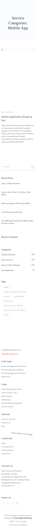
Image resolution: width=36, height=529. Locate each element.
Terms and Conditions (18, 525)
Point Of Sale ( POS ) (9, 393)
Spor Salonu (8, 301)
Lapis (3, 443)
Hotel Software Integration (11, 403)
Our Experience (7, 447)
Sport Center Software (18, 265)
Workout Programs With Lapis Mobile (15, 203)
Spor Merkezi (19, 296)
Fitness (6, 287)
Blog (3, 426)
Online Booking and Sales (11, 389)
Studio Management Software (13, 373)
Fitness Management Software (13, 366)
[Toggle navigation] (33, 4)
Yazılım (6, 315)
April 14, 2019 (7, 112)
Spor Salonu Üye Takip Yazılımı (14, 310)
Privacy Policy (21, 521)
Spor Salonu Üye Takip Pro (13, 306)
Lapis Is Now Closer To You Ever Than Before (16, 193)
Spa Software (18, 259)
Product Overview (8, 419)
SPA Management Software (12, 370)
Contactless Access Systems (11, 212)
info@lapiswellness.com (11, 350)
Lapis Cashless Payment (10, 183)
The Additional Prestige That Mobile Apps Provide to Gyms (17, 222)
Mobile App (5, 400)
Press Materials (7, 450)
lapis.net (7, 296)
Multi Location (6, 396)
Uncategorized (18, 270)
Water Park (5, 377)
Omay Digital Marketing (22, 518)
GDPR (12, 521)
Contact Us (5, 423)
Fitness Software (18, 254)
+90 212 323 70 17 (9, 354)
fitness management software (15, 292)
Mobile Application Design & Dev (16, 118)
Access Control (7, 407)
